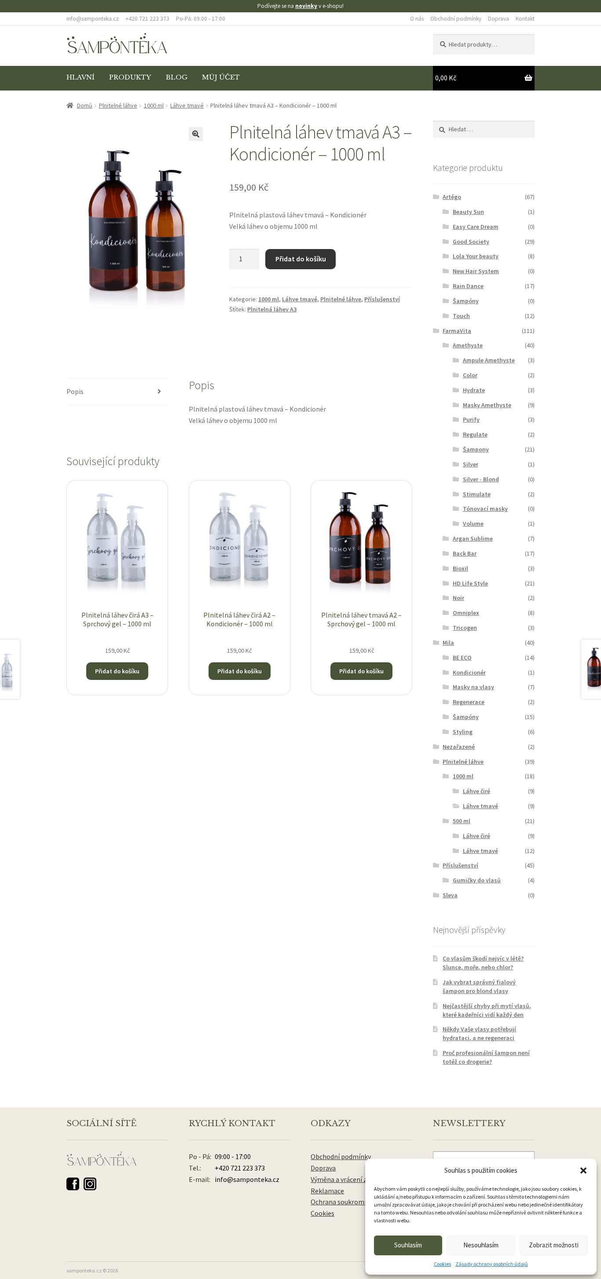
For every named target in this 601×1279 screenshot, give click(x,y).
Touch (461, 316)
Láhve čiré (476, 791)
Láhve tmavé (187, 105)
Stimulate (477, 494)
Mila (448, 643)
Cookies (442, 1264)
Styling (463, 732)
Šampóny (466, 301)
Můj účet (221, 77)
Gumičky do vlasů (477, 880)
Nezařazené (459, 747)
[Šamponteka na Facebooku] (72, 1184)
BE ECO (462, 657)
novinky (306, 6)
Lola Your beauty (475, 256)
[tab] (117, 392)
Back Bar (464, 553)
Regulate (475, 434)
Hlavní (80, 77)
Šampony (476, 449)
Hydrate (474, 390)
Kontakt (525, 18)
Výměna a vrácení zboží (345, 1179)
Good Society (471, 242)
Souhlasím (408, 1245)
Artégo (452, 197)
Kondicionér (469, 672)
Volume (473, 523)
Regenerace (468, 702)
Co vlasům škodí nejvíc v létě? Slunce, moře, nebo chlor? (483, 962)
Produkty (130, 77)
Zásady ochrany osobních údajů (491, 1264)
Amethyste (468, 345)
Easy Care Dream (475, 227)
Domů (84, 105)
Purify (471, 419)
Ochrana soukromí (338, 1201)
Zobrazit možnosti (554, 1245)
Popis (75, 391)
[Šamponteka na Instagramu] (90, 1184)
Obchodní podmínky (455, 18)
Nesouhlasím (480, 1245)
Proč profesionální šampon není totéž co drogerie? (486, 1057)
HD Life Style (470, 583)
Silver (470, 464)
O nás (417, 18)
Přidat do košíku (300, 258)
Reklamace (327, 1190)
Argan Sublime (473, 538)
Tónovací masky (485, 509)
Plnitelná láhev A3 (272, 309)
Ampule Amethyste (489, 360)
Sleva (450, 895)
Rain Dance (468, 286)
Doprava (498, 18)
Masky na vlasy (473, 687)
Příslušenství (382, 299)
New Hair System (476, 271)
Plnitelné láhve (118, 105)
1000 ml (154, 105)
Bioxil (460, 568)
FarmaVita (457, 331)
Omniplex (466, 613)
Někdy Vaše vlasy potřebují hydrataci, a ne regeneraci (479, 1033)
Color (470, 375)
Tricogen (465, 628)
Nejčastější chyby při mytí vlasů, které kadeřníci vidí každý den (487, 1010)
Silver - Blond (481, 479)
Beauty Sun (468, 212)
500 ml (461, 821)
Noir (458, 598)
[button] (583, 1170)
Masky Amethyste (487, 405)
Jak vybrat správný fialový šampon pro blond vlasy (479, 986)
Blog (176, 77)
